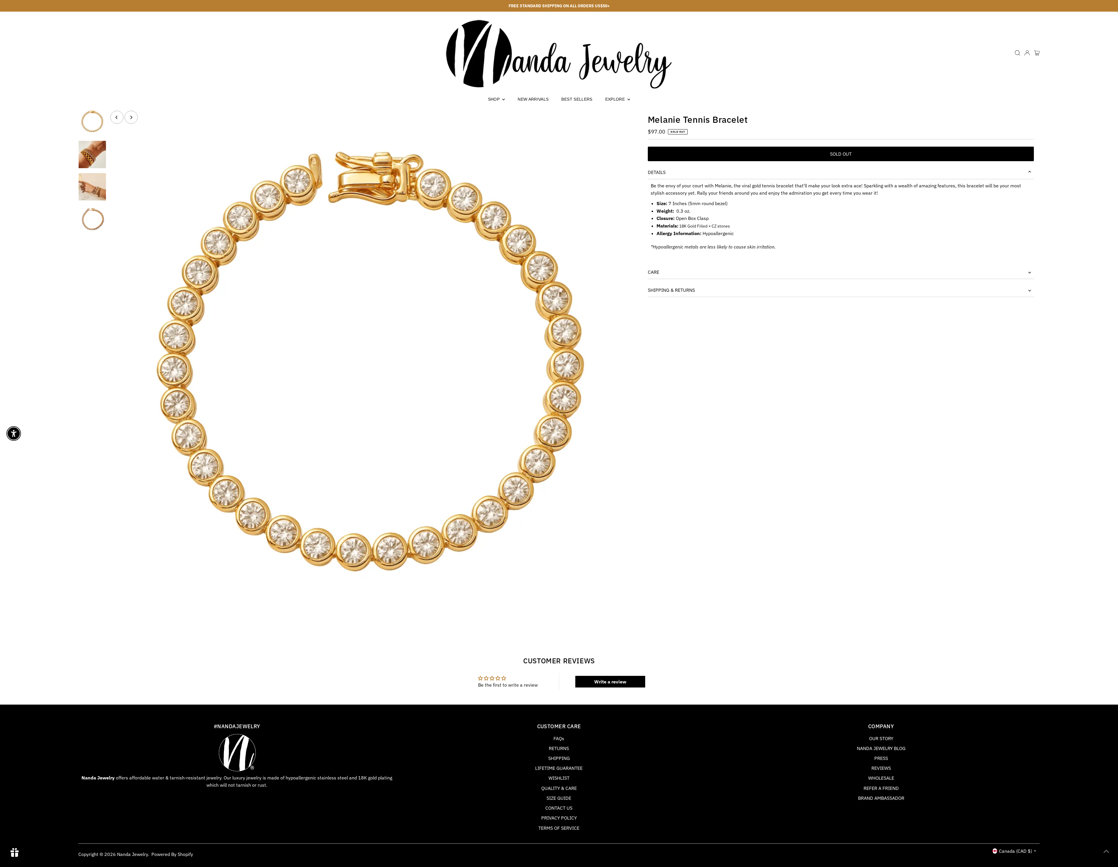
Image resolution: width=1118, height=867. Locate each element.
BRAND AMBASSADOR (881, 798)
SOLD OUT (841, 154)
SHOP (494, 99)
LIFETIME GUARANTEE (559, 768)
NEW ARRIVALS (533, 99)
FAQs (558, 738)
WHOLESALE (881, 778)
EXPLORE (615, 99)
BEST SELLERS (576, 99)
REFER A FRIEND (881, 788)
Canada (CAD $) (1015, 851)
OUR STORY (881, 738)
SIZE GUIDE (558, 798)
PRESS (881, 758)
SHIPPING (559, 758)
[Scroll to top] (1106, 851)
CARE (653, 272)
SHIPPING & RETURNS (671, 290)
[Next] (131, 117)
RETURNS (559, 748)
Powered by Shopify (172, 854)
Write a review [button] (610, 682)
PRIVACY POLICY (559, 818)
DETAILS (657, 172)
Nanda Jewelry (132, 854)
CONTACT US (558, 808)
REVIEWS (881, 768)
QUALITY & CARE (559, 788)
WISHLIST (559, 778)
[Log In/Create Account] (1027, 53)
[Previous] (116, 117)
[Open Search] (1017, 53)
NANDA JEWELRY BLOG (881, 748)
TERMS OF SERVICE (558, 828)
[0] (1037, 53)
